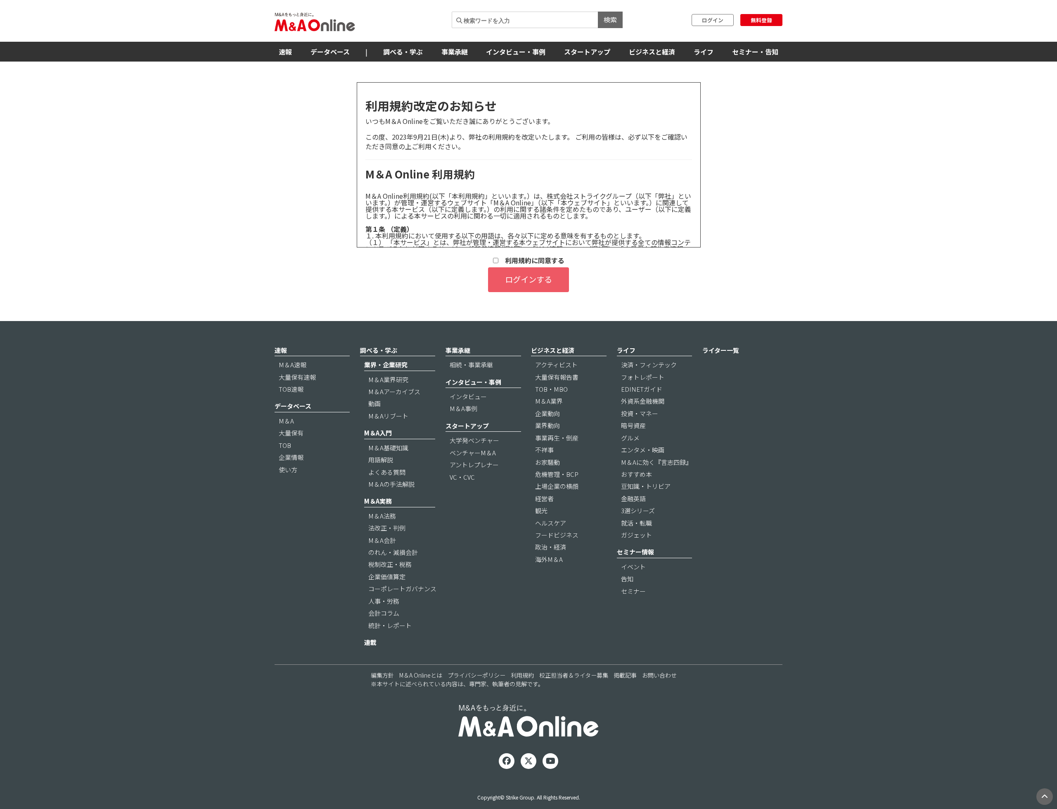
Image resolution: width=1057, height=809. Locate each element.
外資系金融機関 (642, 401)
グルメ (630, 437)
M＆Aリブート (388, 416)
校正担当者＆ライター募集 (573, 675)
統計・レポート (390, 625)
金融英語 (633, 498)
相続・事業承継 (471, 364)
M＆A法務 (382, 516)
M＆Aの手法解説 (391, 484)
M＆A (286, 420)
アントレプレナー (474, 464)
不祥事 (544, 449)
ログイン (712, 20)
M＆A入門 (378, 432)
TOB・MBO (551, 389)
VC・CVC (462, 477)
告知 (627, 578)
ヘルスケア (550, 523)
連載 (370, 642)
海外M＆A (549, 559)
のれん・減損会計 (393, 552)
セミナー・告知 (755, 52)
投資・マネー (639, 413)
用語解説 (380, 459)
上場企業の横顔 (556, 486)
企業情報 (291, 457)
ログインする (528, 279)
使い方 (288, 469)
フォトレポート (642, 377)
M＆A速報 (292, 364)
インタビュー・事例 (515, 52)
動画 (374, 403)
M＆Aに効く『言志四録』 (656, 462)
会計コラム (383, 613)
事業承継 (454, 52)
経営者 (544, 498)
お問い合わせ (659, 675)
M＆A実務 (378, 501)
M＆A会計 (382, 540)
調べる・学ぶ (403, 52)
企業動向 (547, 413)
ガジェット (636, 535)
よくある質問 (386, 472)
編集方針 (382, 675)
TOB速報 (291, 389)
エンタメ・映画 (642, 449)
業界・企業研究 (386, 364)
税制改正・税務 (390, 564)
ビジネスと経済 (652, 52)
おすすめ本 (636, 474)
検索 (610, 19)
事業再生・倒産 (556, 437)
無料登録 (761, 20)
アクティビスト (556, 364)
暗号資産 (633, 425)
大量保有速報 (297, 377)
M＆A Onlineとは (420, 675)
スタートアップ (587, 52)
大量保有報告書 (556, 377)
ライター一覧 (720, 350)
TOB (285, 445)
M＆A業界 (549, 401)
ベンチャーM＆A (473, 452)
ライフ (703, 52)
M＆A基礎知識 (388, 447)
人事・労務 (383, 601)
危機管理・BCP (556, 474)
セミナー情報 (635, 551)
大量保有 (291, 432)
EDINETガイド (641, 389)
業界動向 (547, 425)
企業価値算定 (386, 576)
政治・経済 (550, 547)
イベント (633, 566)
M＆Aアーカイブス (394, 391)
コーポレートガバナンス (402, 588)
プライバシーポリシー (476, 675)
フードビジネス (556, 535)
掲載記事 (625, 675)
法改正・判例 (386, 527)
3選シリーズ (638, 510)
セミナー (633, 591)
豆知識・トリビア (646, 486)
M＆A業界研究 (388, 379)
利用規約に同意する (531, 260)
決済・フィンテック (649, 364)
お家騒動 (547, 462)
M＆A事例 (463, 408)
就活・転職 (636, 523)
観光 (541, 510)
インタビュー (468, 396)
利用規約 (522, 675)
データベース (330, 52)
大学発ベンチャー (474, 440)
